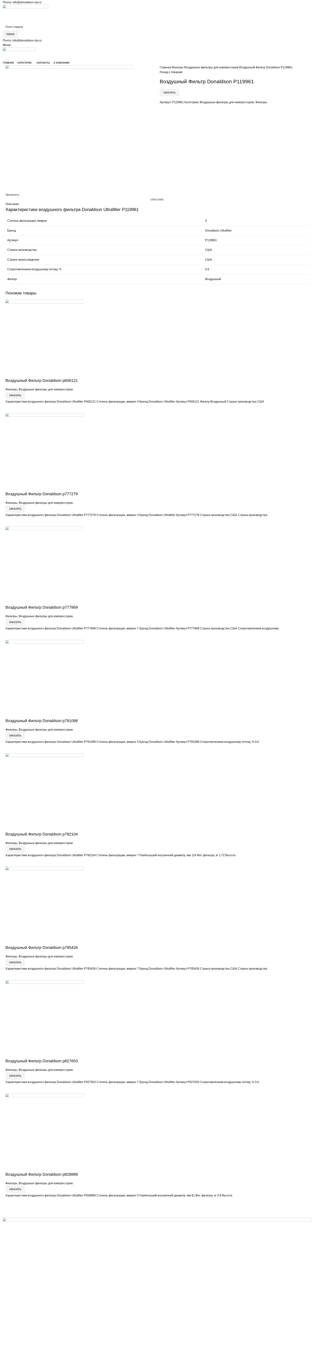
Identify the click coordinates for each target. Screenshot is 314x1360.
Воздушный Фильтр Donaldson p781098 (41, 720)
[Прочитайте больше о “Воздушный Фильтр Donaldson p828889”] (10, 1202)
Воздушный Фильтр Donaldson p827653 (41, 1061)
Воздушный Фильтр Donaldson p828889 (41, 1174)
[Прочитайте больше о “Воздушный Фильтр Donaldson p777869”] (10, 635)
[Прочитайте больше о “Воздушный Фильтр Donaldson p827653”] (10, 1089)
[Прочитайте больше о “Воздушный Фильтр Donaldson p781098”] (10, 748)
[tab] (157, 199)
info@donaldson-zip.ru (27, 2)
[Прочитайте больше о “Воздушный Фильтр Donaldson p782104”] (10, 862)
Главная (166, 67)
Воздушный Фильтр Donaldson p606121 (41, 380)
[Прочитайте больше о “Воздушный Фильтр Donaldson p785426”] (10, 975)
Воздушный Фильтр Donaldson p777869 (41, 607)
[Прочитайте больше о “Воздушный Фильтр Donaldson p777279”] (10, 522)
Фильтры (178, 67)
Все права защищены (29, 1352)
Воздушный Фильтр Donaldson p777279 (41, 494)
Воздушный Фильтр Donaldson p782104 (41, 834)
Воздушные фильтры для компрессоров (211, 67)
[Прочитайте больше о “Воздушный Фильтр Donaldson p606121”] (10, 408)
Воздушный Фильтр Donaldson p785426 (41, 947)
